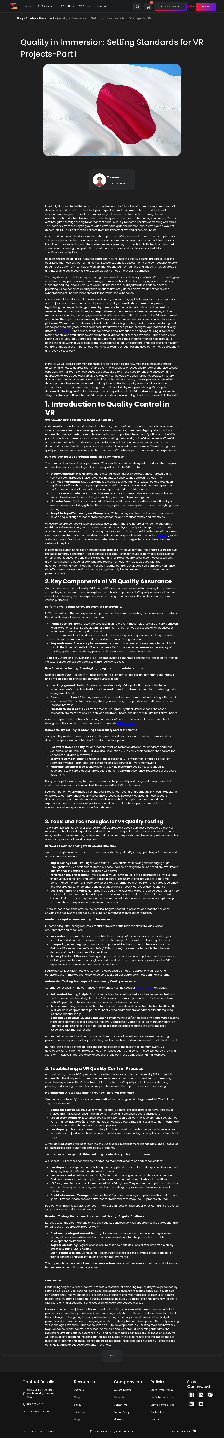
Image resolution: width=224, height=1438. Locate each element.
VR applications (145, 987)
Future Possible (40, 18)
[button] (85, 6)
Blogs (20, 18)
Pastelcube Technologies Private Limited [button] (113, 1431)
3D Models (44, 6)
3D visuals (162, 535)
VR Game (84, 6)
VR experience (126, 723)
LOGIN (205, 6)
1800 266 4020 (35, 1404)
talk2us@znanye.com (39, 1411)
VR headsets (64, 331)
